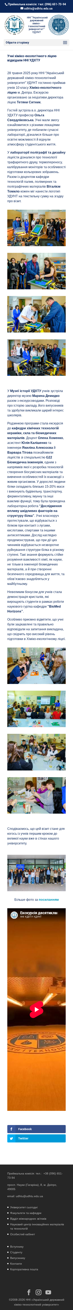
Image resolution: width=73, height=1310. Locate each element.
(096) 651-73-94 (55, 4)
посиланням (49, 899)
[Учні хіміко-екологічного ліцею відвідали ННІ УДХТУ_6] (36, 684)
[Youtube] (48, 1292)
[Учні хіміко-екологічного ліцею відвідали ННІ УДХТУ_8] (36, 770)
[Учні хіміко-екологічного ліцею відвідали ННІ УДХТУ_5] (36, 375)
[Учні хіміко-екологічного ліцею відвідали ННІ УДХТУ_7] (36, 727)
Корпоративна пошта (24, 1269)
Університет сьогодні (24, 1207)
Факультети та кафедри (25, 1213)
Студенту (16, 1252)
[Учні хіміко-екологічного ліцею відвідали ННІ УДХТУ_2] (36, 246)
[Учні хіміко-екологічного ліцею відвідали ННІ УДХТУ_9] (36, 813)
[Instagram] (38, 1292)
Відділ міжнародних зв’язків (28, 1218)
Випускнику (17, 1258)
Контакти (16, 1263)
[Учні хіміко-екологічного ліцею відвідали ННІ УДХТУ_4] (36, 332)
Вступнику (17, 1246)
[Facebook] (29, 1292)
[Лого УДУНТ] (58, 25)
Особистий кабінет (22, 1234)
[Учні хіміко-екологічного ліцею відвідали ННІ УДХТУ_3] (36, 289)
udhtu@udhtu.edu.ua (29, 1196)
